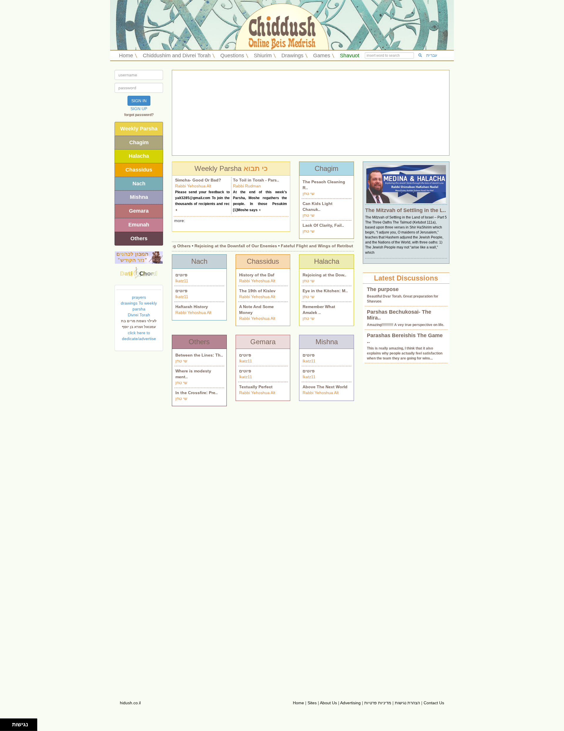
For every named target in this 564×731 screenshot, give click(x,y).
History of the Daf (256, 275)
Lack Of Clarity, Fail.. (323, 225)
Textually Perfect (256, 386)
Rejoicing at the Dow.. (324, 275)
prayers (139, 297)
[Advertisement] (311, 113)
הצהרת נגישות (407, 702)
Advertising (350, 702)
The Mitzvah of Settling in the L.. (405, 210)
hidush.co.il (130, 702)
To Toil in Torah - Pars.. (256, 180)
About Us (328, 702)
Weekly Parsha (138, 129)
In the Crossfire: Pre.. (196, 392)
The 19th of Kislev (257, 290)
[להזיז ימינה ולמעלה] (7, 723)
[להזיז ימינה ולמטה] (7, 726)
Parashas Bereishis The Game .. (405, 338)
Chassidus (138, 170)
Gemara (139, 211)
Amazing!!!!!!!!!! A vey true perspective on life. (405, 325)
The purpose (383, 289)
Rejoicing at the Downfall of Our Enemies (225, 245)
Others (138, 238)
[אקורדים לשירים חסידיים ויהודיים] (138, 271)
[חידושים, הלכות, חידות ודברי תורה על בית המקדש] (139, 257)
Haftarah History (191, 306)
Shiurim (263, 55)
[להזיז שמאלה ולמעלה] (4, 723)
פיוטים (181, 275)
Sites (312, 702)
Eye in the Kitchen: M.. (325, 290)
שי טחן (308, 193)
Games (321, 55)
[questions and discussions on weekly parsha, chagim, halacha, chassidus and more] (406, 183)
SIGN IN (139, 100)
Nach (138, 183)
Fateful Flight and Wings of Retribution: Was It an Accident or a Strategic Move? (351, 245)
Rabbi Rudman (247, 186)
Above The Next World (325, 386)
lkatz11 (181, 280)
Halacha (139, 156)
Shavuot (349, 55)
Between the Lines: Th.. (199, 355)
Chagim (139, 142)
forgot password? (139, 115)
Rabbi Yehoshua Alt (193, 186)
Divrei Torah (139, 314)
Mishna (139, 197)
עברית (431, 55)
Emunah (138, 225)
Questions (232, 55)
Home (126, 55)
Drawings (292, 55)
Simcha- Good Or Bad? (198, 180)
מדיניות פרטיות (377, 702)
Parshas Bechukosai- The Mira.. (399, 315)
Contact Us (434, 702)
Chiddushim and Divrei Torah (177, 55)
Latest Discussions (406, 278)
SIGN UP (138, 108)
